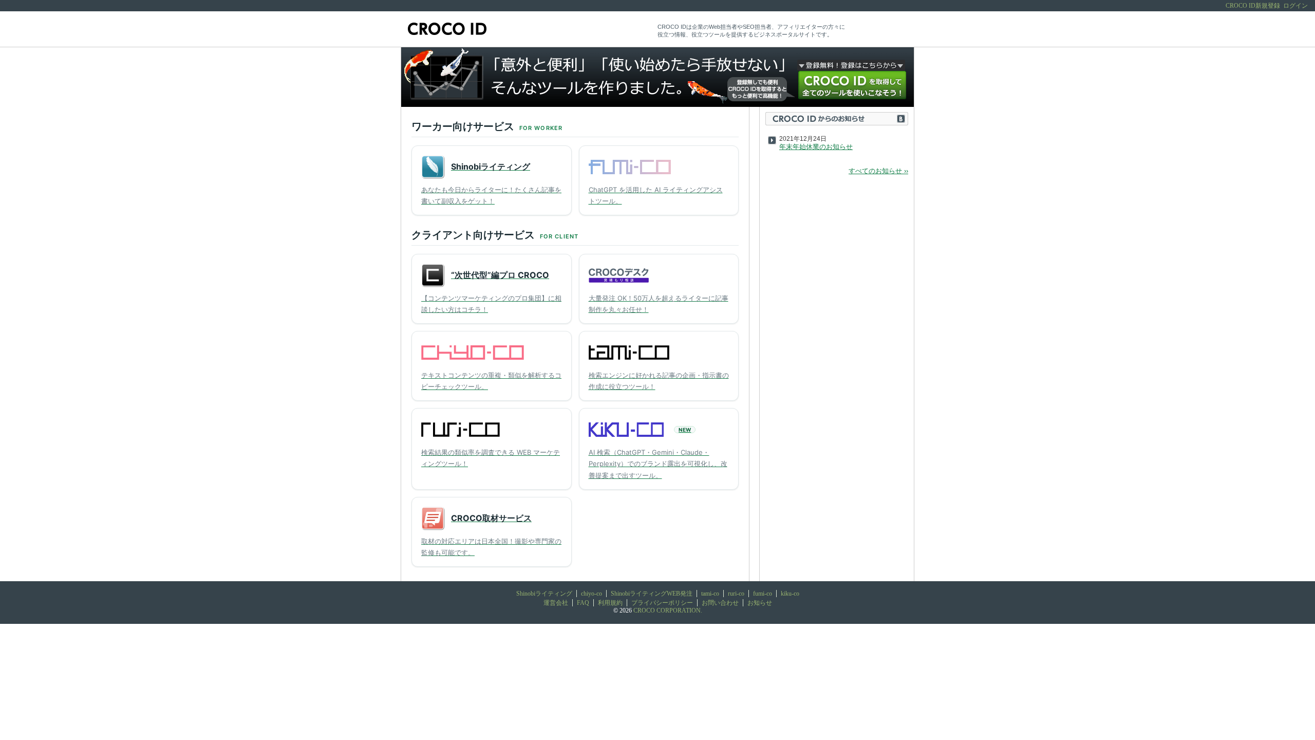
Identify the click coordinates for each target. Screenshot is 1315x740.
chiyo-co (591, 593)
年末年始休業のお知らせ (816, 147)
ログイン (1295, 5)
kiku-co (790, 593)
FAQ (583, 602)
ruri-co (736, 593)
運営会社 (555, 602)
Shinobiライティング (544, 593)
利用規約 (610, 602)
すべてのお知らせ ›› (878, 171)
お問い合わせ (720, 602)
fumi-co (762, 593)
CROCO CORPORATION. (667, 610)
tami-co (710, 593)
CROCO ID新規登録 (1253, 5)
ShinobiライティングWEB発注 (651, 593)
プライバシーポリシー (662, 602)
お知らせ (759, 602)
